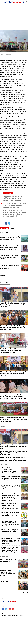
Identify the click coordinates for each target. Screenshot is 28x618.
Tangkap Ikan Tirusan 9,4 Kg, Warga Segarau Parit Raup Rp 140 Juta (11, 486)
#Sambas (12, 228)
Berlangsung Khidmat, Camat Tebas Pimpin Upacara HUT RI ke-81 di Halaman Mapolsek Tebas (14, 205)
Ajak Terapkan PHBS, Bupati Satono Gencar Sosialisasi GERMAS (9, 257)
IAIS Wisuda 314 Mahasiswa (5, 582)
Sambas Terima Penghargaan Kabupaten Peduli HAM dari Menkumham (9, 267)
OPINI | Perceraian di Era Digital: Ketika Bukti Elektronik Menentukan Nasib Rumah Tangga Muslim (11, 549)
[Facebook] (6, 223)
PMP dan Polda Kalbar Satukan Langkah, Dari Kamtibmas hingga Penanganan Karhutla (13, 373)
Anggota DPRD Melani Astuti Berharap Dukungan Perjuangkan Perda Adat (11, 514)
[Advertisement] (14, 12)
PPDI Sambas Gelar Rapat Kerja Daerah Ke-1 (8, 560)
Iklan (21, 615)
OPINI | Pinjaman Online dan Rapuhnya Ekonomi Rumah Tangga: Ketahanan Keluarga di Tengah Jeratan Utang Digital (14, 213)
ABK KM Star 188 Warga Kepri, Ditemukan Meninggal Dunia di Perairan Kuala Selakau (10, 237)
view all (24, 592)
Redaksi (4, 615)
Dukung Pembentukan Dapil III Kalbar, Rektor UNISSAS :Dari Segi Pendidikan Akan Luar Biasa (11, 541)
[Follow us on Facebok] (3, 609)
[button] (26, 1)
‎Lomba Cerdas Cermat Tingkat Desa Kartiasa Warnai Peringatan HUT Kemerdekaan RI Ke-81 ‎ (12, 350)
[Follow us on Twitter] (6, 609)
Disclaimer (15, 615)
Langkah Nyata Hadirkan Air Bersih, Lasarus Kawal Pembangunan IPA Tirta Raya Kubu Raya (13, 327)
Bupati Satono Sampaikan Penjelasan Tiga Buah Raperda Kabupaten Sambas (11, 531)
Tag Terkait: (4, 228)
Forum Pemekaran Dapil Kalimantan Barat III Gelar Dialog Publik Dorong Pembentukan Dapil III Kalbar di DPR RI (10, 497)
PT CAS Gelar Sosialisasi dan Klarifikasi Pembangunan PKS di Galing (11, 478)
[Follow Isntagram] (9, 609)
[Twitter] (9, 223)
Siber (9, 615)
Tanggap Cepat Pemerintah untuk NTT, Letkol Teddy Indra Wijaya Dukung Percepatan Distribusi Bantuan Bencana (13, 396)
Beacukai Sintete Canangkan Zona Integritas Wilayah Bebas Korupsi (8, 573)
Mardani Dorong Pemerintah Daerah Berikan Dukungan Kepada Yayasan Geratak (9, 247)
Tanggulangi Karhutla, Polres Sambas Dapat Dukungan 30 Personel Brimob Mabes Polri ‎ (12, 199)
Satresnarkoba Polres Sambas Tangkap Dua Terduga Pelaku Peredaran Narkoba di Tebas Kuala (10, 523)
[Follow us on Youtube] (13, 609)
